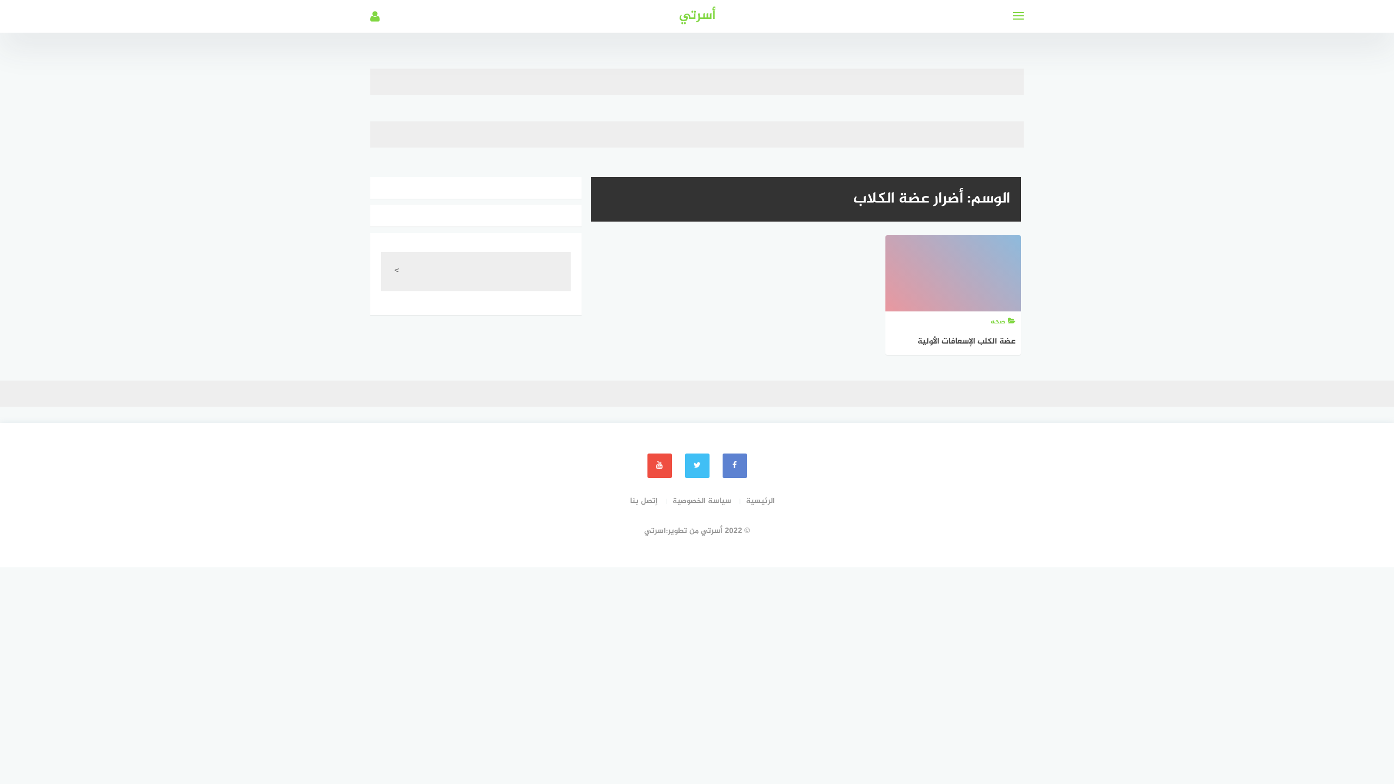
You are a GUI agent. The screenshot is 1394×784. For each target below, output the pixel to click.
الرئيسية (760, 501)
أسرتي (697, 16)
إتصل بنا (644, 501)
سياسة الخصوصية (701, 501)
